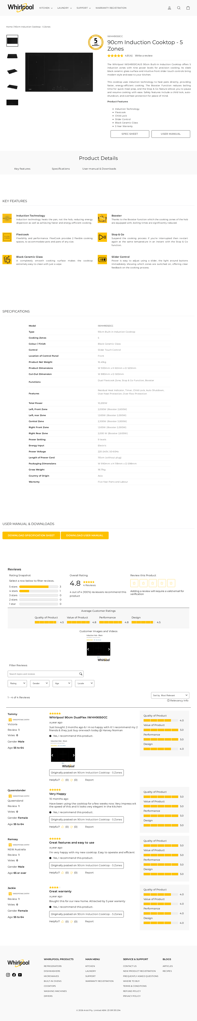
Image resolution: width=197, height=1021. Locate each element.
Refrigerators (53, 966)
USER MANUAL (171, 133)
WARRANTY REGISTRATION (111, 7)
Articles (168, 966)
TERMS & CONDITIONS (135, 986)
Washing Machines (55, 991)
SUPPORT (82, 7)
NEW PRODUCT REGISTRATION (139, 971)
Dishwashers (52, 971)
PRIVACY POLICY (132, 996)
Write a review (144, 55)
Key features (22, 168)
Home (9, 26)
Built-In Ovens (52, 981)
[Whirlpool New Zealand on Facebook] (14, 975)
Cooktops (50, 986)
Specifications (61, 168)
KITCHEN (44, 7)
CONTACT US (130, 966)
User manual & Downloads (99, 168)
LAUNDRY (63, 7)
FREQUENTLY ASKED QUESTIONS (140, 976)
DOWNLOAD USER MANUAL (84, 535)
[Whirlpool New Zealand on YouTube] (20, 975)
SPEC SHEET (130, 133)
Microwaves (51, 976)
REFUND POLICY (132, 991)
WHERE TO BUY (131, 981)
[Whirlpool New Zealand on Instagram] (8, 975)
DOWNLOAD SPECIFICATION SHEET (31, 535)
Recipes (167, 971)
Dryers (48, 996)
